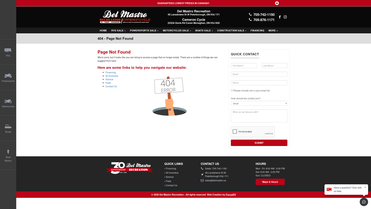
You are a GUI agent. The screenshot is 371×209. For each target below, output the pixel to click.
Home (103, 30)
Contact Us (111, 86)
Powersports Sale (143, 30)
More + (273, 30)
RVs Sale (117, 30)
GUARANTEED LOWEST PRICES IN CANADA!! (185, 3)
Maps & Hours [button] (270, 181)
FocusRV (231, 194)
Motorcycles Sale (176, 30)
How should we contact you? (245, 98)
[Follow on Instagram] (285, 17)
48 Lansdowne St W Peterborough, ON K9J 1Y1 (194, 14)
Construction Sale (231, 30)
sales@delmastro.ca (215, 180)
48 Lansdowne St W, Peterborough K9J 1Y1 (217, 174)
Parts (108, 82)
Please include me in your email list (251, 90)
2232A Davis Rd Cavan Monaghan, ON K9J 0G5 (194, 23)
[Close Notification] (277, 3)
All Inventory (112, 76)
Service (109, 79)
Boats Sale (203, 30)
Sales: (216, 168)
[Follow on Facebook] (280, 17)
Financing (257, 30)
